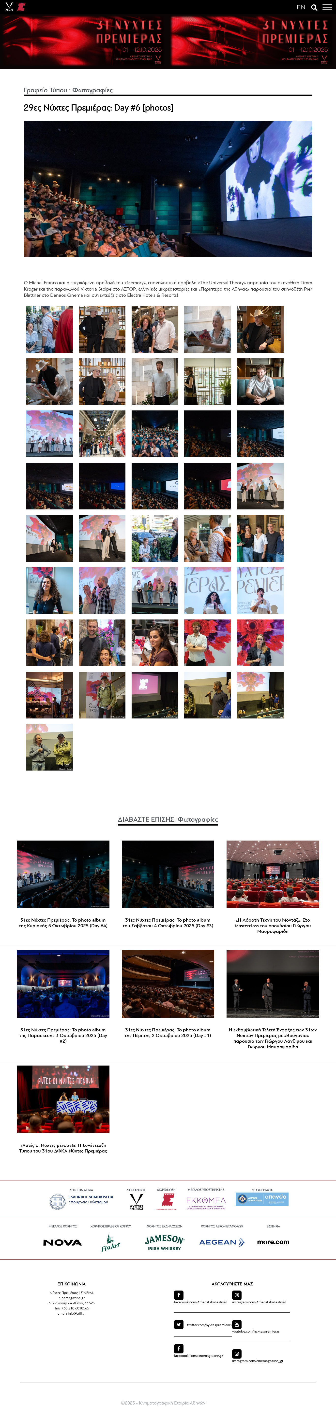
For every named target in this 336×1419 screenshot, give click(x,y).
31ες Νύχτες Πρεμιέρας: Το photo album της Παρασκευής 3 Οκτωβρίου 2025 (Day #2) (63, 1036)
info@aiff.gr (77, 1314)
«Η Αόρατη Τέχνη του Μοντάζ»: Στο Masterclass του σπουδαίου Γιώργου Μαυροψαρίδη (273, 926)
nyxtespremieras (209, 1325)
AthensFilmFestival (200, 1302)
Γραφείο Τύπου (45, 90)
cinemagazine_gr (257, 1361)
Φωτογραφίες (92, 90)
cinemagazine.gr (198, 1356)
